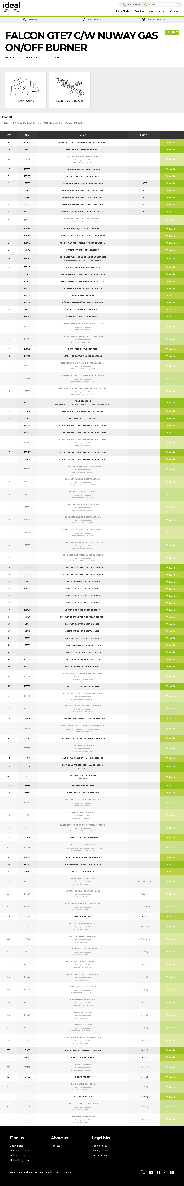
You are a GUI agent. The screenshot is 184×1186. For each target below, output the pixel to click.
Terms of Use (99, 1155)
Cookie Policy (99, 1145)
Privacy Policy (100, 1150)
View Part (172, 142)
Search (7, 117)
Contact (55, 1145)
